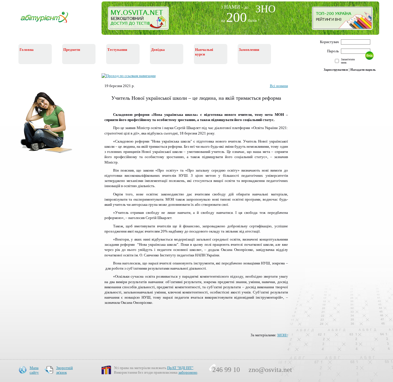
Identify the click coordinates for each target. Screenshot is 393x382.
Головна (27, 49)
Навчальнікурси (204, 51)
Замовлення (249, 49)
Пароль (333, 51)
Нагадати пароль (363, 69)
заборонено (187, 372)
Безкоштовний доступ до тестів (141, 19)
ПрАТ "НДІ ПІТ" (180, 368)
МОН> (282, 335)
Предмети (71, 49)
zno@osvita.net (270, 369)
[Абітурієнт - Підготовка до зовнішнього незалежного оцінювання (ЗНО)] (48, 23)
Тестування (117, 49)
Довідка (158, 49)
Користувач (329, 42)
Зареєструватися (336, 69)
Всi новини (279, 86)
